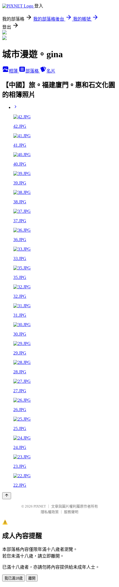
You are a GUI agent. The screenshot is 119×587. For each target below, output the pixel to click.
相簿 (14, 71)
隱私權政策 (50, 512)
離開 (31, 578)
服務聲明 (71, 512)
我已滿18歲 (13, 578)
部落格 (32, 71)
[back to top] (6, 495)
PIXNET (39, 506)
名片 (50, 71)
